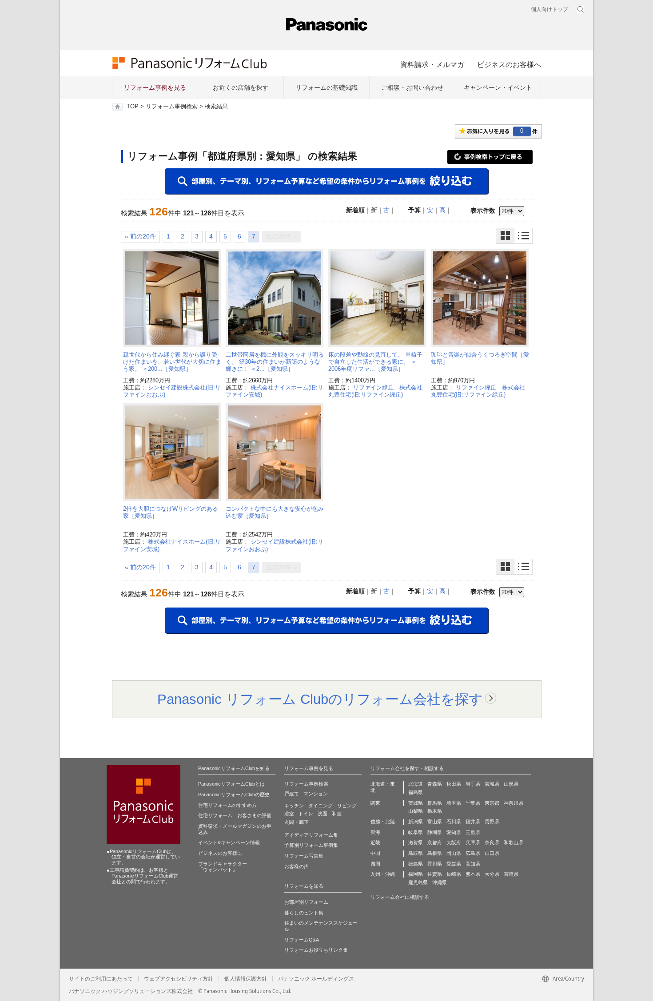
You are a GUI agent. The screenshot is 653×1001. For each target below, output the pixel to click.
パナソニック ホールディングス (316, 979)
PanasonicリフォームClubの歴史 (234, 794)
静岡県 (434, 832)
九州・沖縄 (382, 874)
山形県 (511, 783)
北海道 (415, 783)
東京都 (492, 803)
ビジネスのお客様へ (509, 64)
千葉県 (473, 803)
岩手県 (473, 783)
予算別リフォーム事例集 (311, 845)
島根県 (434, 853)
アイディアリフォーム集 (311, 835)
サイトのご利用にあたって (101, 979)
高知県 (473, 863)
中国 (375, 853)
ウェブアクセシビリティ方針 (178, 979)
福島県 (415, 792)
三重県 (473, 832)
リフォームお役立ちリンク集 (316, 950)
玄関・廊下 (296, 822)
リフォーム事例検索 (172, 106)
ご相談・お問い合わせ (412, 87)
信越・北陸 (382, 821)
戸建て (291, 793)
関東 (375, 803)
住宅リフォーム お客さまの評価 (234, 815)
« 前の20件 (140, 236)
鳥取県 (415, 853)
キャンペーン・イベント (498, 87)
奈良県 (492, 842)
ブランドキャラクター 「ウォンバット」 (222, 867)
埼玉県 (453, 803)
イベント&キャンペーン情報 (229, 842)
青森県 (434, 783)
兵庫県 (473, 842)
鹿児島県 (418, 882)
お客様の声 (296, 866)
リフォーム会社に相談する (399, 897)
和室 (337, 813)
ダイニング (320, 805)
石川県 (453, 821)
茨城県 (415, 803)
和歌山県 (513, 842)
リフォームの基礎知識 (326, 87)
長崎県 (453, 874)
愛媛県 (453, 863)
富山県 (434, 821)
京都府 (434, 842)
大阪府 (453, 842)
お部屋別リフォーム (306, 902)
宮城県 (492, 783)
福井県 (473, 821)
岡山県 (453, 853)
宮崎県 (511, 874)
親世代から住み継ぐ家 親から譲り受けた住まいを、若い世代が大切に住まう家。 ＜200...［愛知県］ (172, 362)
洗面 (322, 813)
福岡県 (415, 874)
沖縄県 (439, 882)
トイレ (306, 813)
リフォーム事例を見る (155, 87)
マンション (315, 793)
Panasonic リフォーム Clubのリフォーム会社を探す (320, 699)
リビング (347, 805)
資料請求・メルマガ (432, 64)
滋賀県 (415, 842)
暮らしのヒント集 (303, 912)
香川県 (434, 863)
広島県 (473, 853)
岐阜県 (415, 832)
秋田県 (453, 783)
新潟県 (415, 821)
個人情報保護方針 (245, 979)
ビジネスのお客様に (220, 853)
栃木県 (434, 811)
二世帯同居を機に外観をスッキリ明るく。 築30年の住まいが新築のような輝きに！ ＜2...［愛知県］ (275, 362)
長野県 (492, 821)
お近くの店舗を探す (241, 87)
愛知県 (453, 832)
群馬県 (434, 803)
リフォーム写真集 (303, 855)
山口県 (492, 853)
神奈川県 (513, 803)
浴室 (289, 813)
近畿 (375, 842)
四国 (375, 863)
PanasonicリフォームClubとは (231, 783)
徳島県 (415, 863)
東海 (375, 832)
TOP (133, 106)
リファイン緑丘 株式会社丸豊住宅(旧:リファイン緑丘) (375, 391)
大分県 (492, 874)
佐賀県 (434, 874)
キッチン (294, 805)
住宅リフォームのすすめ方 (227, 805)
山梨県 (415, 811)
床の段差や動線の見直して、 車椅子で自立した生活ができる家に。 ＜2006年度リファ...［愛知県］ (375, 362)
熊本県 (473, 874)
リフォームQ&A (301, 939)
